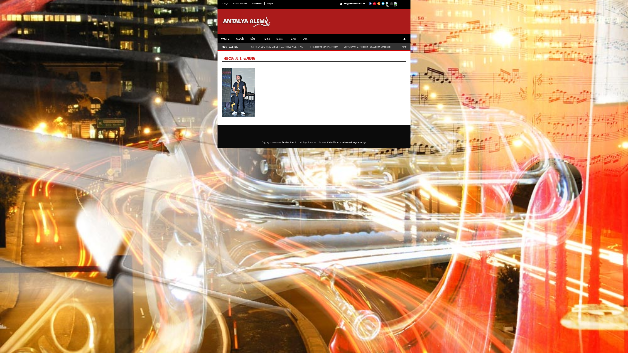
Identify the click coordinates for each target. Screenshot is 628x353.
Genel (293, 38)
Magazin (240, 38)
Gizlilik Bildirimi (240, 3)
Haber (267, 38)
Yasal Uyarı (257, 3)
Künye (225, 3)
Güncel (253, 38)
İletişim (270, 3)
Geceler (280, 38)
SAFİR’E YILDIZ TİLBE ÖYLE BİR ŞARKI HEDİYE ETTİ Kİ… (277, 46)
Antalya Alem (288, 142)
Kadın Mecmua (334, 142)
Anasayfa (225, 38)
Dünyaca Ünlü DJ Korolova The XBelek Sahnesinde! (367, 46)
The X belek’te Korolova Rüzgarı (323, 46)
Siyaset (306, 38)
